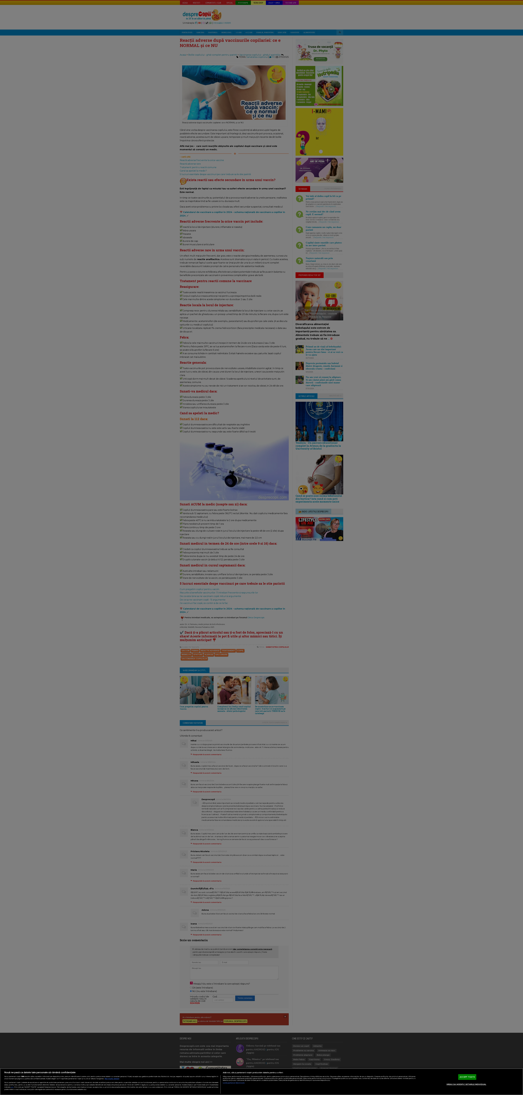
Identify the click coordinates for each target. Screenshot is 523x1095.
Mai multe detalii (112, 1079)
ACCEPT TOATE (467, 1077)
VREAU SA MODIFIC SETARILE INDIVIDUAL (466, 1084)
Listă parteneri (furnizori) (233, 1083)
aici (12, 1087)
